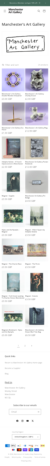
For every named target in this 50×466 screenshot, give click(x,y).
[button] (5, 11)
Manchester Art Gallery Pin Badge (35, 197)
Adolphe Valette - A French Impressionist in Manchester (12, 163)
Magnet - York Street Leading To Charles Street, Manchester (13, 297)
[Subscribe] (38, 412)
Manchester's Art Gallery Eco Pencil (13, 129)
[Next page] (31, 345)
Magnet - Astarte (31, 296)
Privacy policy (27, 457)
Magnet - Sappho (8, 196)
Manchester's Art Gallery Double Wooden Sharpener (12, 95)
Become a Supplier (12, 368)
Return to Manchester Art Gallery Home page (23, 362)
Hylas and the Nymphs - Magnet (10, 231)
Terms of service (39, 457)
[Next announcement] (45, 3)
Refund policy (16, 457)
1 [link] (18, 345)
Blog (6, 373)
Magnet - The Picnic (32, 264)
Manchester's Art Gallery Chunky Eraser (34, 95)
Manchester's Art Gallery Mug (36, 128)
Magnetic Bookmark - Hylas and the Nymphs (12, 331)
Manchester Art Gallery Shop (23, 454)
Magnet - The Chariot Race (12, 264)
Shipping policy (26, 461)
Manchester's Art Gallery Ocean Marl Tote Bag (34, 331)
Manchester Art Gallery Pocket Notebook (36, 163)
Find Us (8, 382)
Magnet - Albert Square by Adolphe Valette (35, 231)
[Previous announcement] (4, 3)
